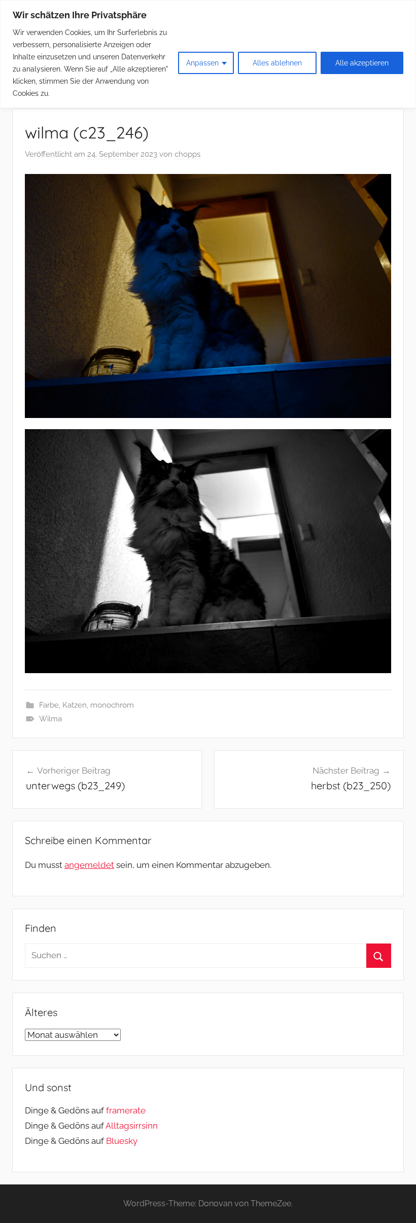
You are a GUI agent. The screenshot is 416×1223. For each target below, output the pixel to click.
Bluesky (121, 1141)
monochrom (112, 705)
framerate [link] (126, 1110)
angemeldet (89, 865)
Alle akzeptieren (362, 63)
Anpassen (202, 63)
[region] (208, 54)
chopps (187, 154)
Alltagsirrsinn (132, 1126)
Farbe (49, 705)
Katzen (74, 705)
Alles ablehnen (277, 63)
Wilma (50, 718)
